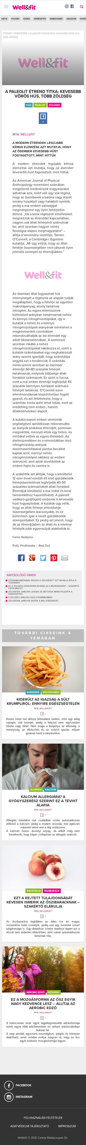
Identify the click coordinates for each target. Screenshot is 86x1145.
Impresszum (67, 1126)
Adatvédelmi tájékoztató (29, 1126)
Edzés (26, 19)
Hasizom (71, 19)
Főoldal (7, 33)
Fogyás (15, 19)
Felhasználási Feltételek (43, 1118)
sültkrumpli (51, 692)
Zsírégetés (40, 19)
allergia (36, 789)
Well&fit (27, 134)
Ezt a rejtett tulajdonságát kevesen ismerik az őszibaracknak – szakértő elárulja (43, 902)
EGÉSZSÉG (20, 33)
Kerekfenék (56, 19)
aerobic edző (35, 992)
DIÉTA (4, 19)
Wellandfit (45, 708)
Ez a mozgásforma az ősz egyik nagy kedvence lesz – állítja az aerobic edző (43, 1003)
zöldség (54, 105)
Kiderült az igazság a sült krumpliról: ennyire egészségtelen (43, 701)
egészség (33, 692)
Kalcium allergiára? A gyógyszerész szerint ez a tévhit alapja (43, 800)
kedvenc (53, 992)
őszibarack (51, 890)
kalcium (50, 789)
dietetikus (34, 890)
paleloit (40, 105)
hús (28, 105)
